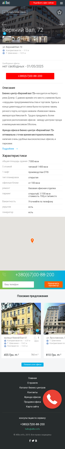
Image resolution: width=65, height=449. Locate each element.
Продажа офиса (32, 402)
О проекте (32, 383)
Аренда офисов (32, 397)
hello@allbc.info (32, 429)
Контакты (32, 392)
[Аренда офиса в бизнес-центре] (6, 39)
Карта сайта (32, 406)
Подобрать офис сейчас (42, 3)
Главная (32, 378)
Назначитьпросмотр (53, 284)
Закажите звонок (52, 399)
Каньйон (51, 331)
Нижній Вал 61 (11, 331)
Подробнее (8, 148)
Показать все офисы (32, 364)
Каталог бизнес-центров (32, 387)
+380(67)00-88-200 (30, 76)
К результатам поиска (16, 12)
